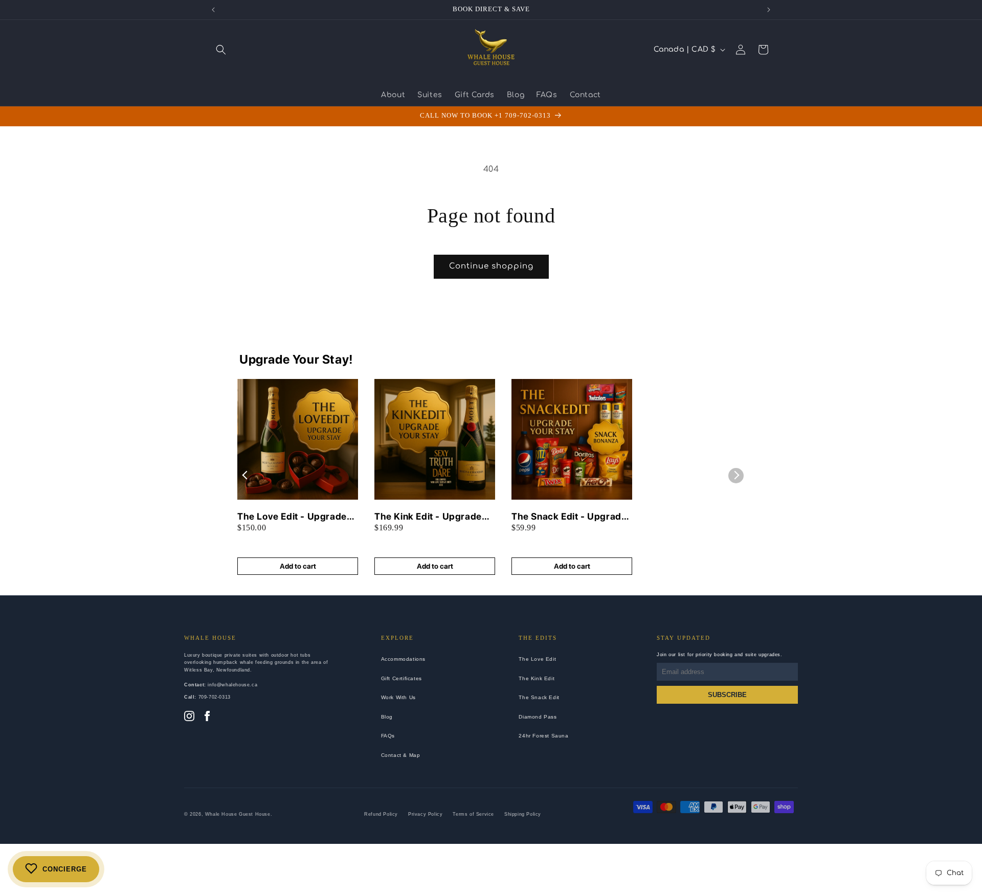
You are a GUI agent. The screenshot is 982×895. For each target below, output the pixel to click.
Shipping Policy (522, 814)
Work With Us (398, 697)
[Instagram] (189, 717)
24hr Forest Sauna (543, 736)
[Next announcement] (768, 9)
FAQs (388, 736)
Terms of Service (473, 814)
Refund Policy (381, 814)
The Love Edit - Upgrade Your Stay (292, 517)
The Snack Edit (539, 697)
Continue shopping (491, 266)
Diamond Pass (537, 717)
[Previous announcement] (213, 9)
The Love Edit (537, 659)
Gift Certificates (401, 678)
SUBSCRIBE (727, 695)
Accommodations (403, 659)
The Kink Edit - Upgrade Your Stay (428, 517)
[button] (221, 49)
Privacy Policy (425, 814)
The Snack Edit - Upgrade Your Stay (569, 517)
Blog (387, 717)
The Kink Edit (536, 678)
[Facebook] (207, 717)
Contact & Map (400, 755)
